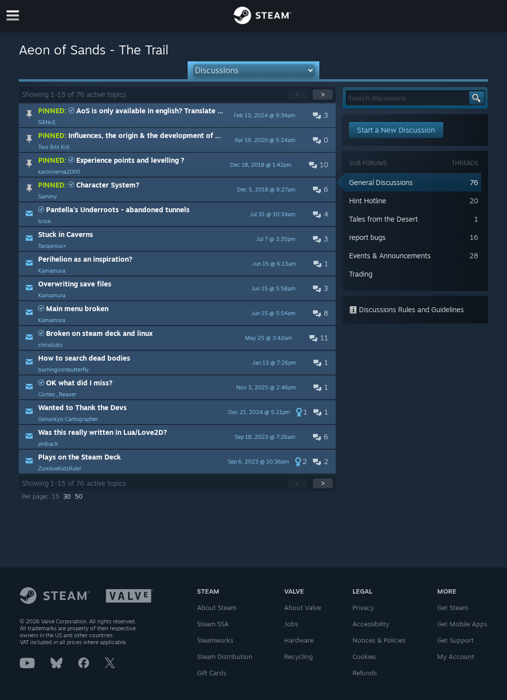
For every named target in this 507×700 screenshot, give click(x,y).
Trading (360, 274)
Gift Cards (211, 673)
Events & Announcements (390, 255)
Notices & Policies (379, 640)
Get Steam (452, 607)
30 (67, 496)
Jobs (291, 624)
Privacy (363, 607)
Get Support (455, 640)
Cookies (364, 656)
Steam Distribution (225, 656)
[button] (177, 115)
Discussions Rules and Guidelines (410, 309)
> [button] (323, 94)
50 (79, 496)
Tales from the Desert (383, 219)
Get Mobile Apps (462, 624)
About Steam (216, 607)
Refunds (365, 673)
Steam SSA (213, 624)
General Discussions (381, 182)
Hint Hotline (367, 200)
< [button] (297, 94)
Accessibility (371, 624)
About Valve (302, 607)
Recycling (298, 656)
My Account (455, 656)
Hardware (298, 640)
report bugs (367, 237)
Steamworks (215, 640)
